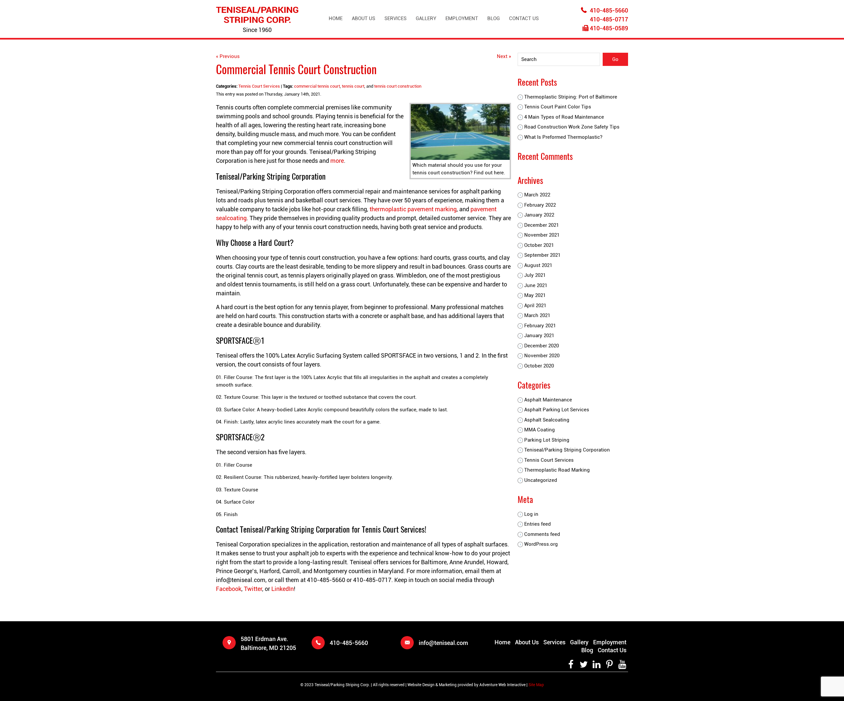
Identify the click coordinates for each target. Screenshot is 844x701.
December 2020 (541, 346)
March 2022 (537, 195)
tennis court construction (397, 86)
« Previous (228, 56)
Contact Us (524, 18)
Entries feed (537, 524)
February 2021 (540, 326)
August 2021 (538, 265)
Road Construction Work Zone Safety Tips (571, 127)
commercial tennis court (317, 86)
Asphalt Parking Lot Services (556, 410)
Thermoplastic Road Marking (557, 470)
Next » (504, 56)
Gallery (426, 18)
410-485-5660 (609, 10)
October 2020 (539, 366)
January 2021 (539, 335)
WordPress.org (541, 544)
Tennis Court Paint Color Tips (557, 107)
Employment (461, 18)
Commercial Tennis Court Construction (296, 68)
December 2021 (541, 225)
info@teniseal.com (443, 642)
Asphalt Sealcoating (546, 420)
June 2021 (535, 285)
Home (336, 18)
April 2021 (535, 305)
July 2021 (535, 275)
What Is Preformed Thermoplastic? (563, 137)
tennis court (353, 86)
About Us (363, 18)
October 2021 (539, 245)
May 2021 (535, 295)
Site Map (536, 685)
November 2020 (541, 356)
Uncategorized (540, 480)
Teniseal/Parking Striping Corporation (567, 450)
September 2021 (542, 255)
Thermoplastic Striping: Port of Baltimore (570, 97)
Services (395, 18)
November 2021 (541, 235)
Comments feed (542, 534)
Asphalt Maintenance (548, 400)
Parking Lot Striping (546, 440)
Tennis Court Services (259, 86)
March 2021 (537, 315)
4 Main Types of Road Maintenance (564, 117)
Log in (531, 514)
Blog (493, 18)
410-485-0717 (609, 19)
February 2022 (540, 205)
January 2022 (539, 215)
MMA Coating (539, 430)
